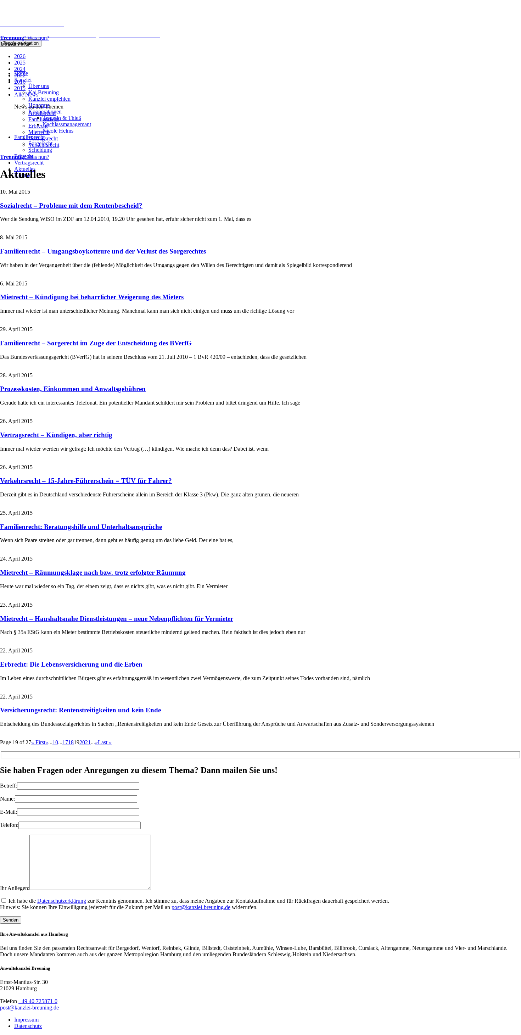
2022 (20, 75)
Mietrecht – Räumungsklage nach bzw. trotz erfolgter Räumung (93, 572)
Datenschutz (28, 1026)
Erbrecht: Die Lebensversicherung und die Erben (71, 664)
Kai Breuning (43, 92)
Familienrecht (43, 119)
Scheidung (40, 150)
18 (71, 742)
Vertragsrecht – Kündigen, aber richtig (56, 435)
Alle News (26, 94)
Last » (105, 742)
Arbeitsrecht (42, 113)
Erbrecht (37, 126)
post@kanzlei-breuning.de (201, 907)
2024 (20, 69)
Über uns (38, 86)
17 (65, 742)
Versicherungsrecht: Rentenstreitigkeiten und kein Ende (80, 710)
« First (38, 742)
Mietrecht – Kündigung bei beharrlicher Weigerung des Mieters (92, 297)
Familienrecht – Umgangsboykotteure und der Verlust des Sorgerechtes (103, 251)
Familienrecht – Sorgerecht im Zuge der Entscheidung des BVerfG (96, 343)
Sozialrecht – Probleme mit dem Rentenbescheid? (71, 205)
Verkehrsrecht (43, 145)
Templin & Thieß (62, 118)
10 (55, 742)
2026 (20, 56)
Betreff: (8, 786)
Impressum (26, 1020)
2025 (20, 63)
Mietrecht (39, 132)
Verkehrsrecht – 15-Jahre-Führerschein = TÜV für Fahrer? (86, 480)
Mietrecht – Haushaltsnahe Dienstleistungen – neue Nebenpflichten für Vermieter (116, 618)
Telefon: (9, 825)
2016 (20, 82)
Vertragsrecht (29, 163)
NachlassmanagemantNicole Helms (67, 127)
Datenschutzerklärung (61, 901)
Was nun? (24, 38)
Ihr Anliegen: (14, 888)
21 (88, 742)
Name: (7, 799)
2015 (20, 88)
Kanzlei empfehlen (49, 99)
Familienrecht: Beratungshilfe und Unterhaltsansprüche (81, 526)
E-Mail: (8, 812)
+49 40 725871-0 (37, 1001)
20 (82, 742)
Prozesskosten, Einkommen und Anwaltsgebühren (73, 389)
